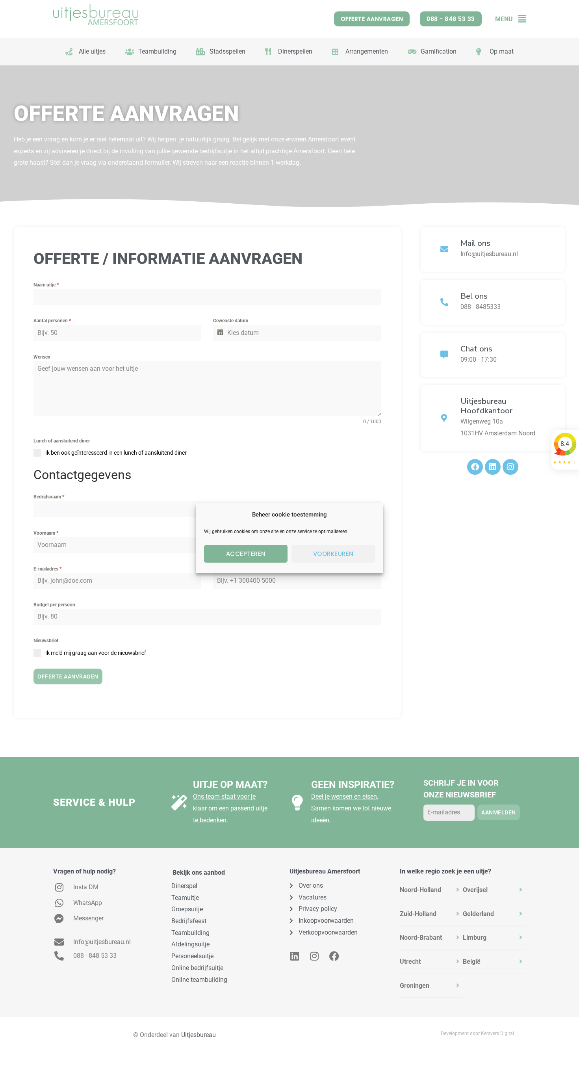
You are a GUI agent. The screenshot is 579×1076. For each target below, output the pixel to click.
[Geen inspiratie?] (297, 802)
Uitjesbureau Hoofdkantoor (486, 406)
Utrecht (410, 961)
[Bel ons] (444, 302)
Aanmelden (498, 812)
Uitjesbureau (198, 1035)
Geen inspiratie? (352, 784)
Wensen (41, 357)
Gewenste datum (230, 320)
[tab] (431, 890)
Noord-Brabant (421, 937)
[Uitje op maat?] (179, 802)
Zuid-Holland (418, 914)
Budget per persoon (54, 605)
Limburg (474, 937)
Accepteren (246, 554)
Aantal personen (52, 320)
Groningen (414, 985)
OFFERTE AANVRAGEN (67, 676)
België (472, 961)
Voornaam (45, 533)
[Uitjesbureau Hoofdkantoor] (444, 418)
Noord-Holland (420, 890)
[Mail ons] (444, 249)
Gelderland (478, 914)
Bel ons (474, 296)
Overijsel (475, 890)
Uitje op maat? (230, 784)
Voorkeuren (333, 554)
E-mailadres (47, 569)
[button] (519, 19)
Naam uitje (46, 285)
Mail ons (475, 243)
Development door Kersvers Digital (477, 1033)
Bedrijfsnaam (48, 497)
